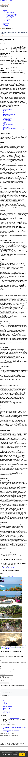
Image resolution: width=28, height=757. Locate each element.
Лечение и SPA (9, 17)
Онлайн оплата (6, 711)
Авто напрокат (6, 116)
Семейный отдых (10, 16)
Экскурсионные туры (11, 15)
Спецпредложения (7, 706)
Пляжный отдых (10, 12)
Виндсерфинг (6, 127)
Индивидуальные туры (11, 21)
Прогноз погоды (7, 119)
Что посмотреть (7, 125)
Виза (4, 111)
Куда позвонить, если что (9, 114)
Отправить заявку (4, 683)
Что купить (5, 123)
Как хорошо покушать (8, 124)
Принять (22, 754)
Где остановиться (7, 120)
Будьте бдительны (7, 118)
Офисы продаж (6, 712)
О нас (4, 24)
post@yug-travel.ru (10, 721)
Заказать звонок (4, 6)
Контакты (5, 25)
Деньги (4, 122)
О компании (6, 709)
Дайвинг (8, 20)
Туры (4, 702)
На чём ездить (6, 115)
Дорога (4, 110)
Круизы (5, 703)
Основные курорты (7, 109)
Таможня (5, 112)
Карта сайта (6, 731)
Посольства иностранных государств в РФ (13, 129)
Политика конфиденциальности (11, 730)
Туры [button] (4, 11)
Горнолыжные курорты (11, 14)
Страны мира (6, 23)
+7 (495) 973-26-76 (4, 4)
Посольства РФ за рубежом (9, 128)
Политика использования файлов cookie (13, 728)
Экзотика (8, 19)
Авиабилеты (6, 704)
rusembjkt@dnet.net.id (8, 567)
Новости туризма (7, 708)
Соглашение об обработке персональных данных (15, 727)
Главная (5, 10)
